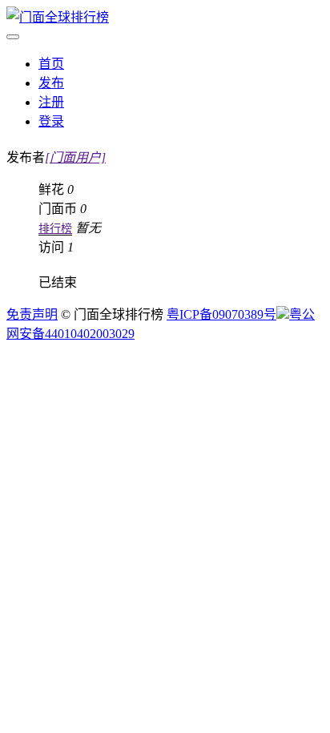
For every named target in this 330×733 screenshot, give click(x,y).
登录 (51, 121)
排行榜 (55, 229)
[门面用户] (75, 157)
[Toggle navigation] (12, 36)
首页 (51, 63)
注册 (51, 102)
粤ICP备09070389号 (221, 314)
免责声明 (32, 314)
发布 (51, 83)
